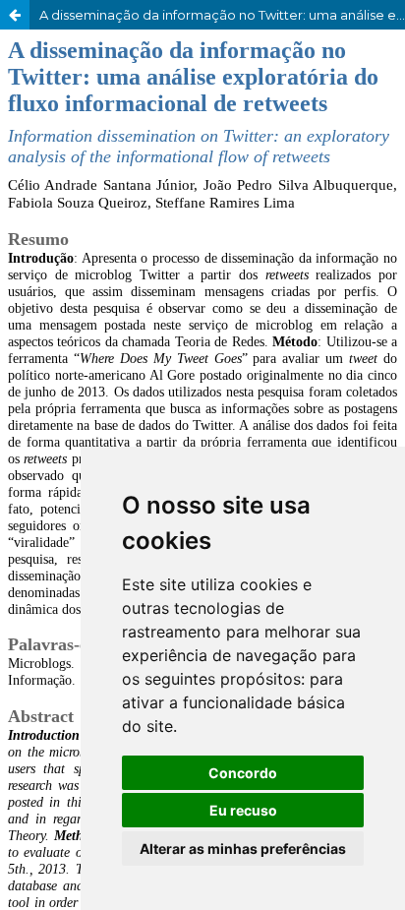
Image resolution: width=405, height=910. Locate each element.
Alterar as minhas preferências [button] (243, 848)
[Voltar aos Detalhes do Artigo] (14, 15)
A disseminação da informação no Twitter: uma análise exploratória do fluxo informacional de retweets (222, 15)
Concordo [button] (242, 772)
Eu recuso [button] (243, 810)
